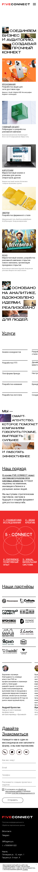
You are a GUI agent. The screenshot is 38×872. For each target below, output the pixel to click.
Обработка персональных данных (13, 825)
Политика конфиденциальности (13, 822)
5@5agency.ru (7, 841)
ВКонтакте (6, 831)
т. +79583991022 (9, 845)
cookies (25, 869)
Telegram (5, 835)
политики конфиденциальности (23, 793)
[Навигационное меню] (34, 4)
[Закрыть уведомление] (36, 864)
